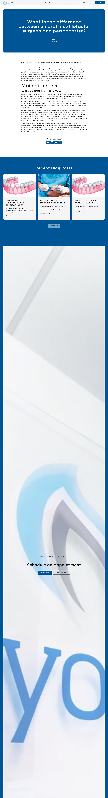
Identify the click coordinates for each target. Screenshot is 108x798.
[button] (48, 2)
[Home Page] (8, 3)
